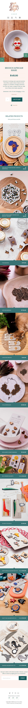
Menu (8, 17)
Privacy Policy (18, 703)
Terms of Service (10, 703)
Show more (14, 94)
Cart (20, 17)
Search (16, 17)
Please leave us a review (14, 695)
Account (12, 17)
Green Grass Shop (18, 701)
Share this (15, 105)
